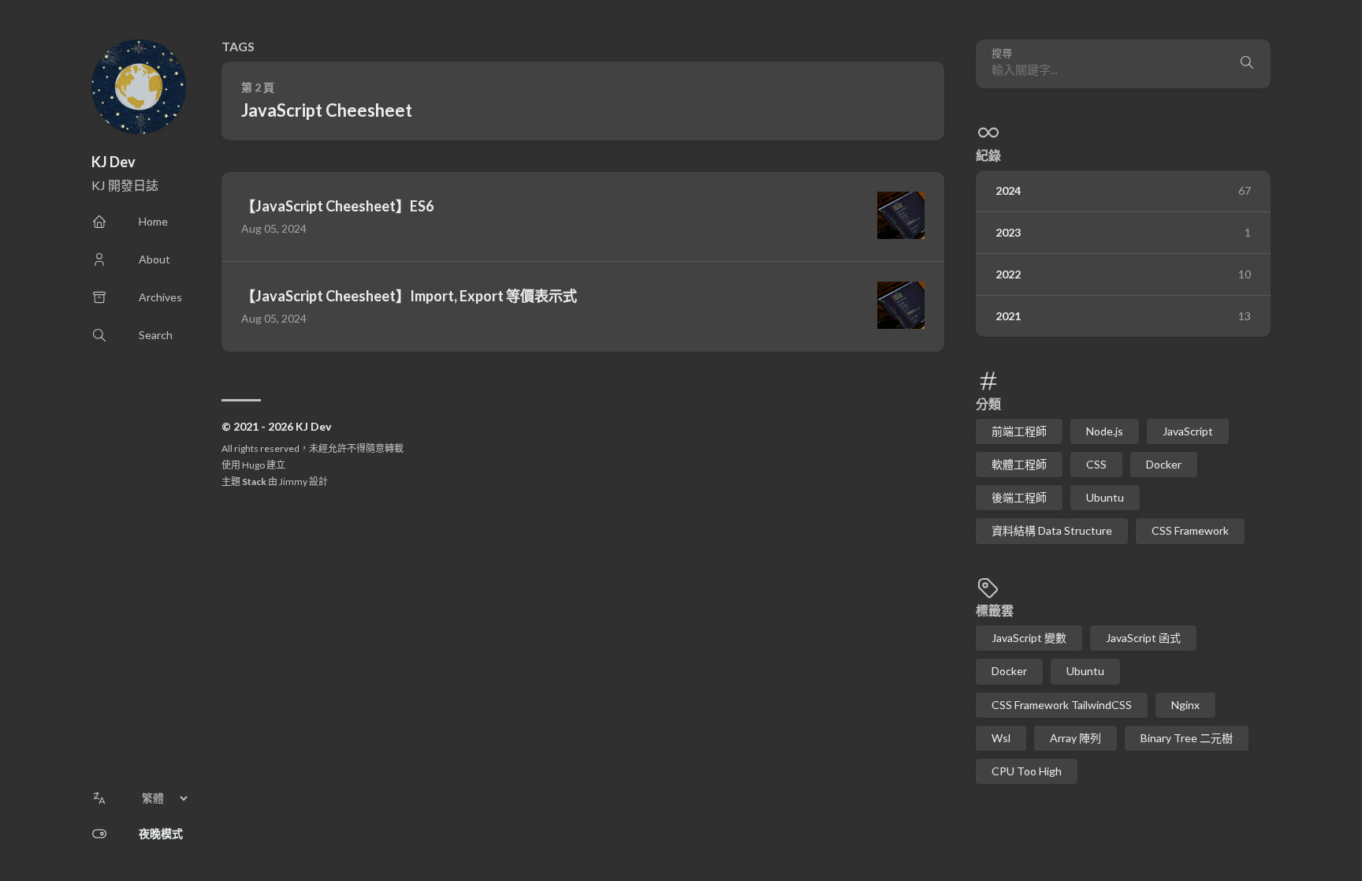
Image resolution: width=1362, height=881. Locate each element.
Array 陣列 (1075, 738)
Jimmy (293, 481)
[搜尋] (1247, 63)
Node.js (1104, 431)
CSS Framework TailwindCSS (1062, 704)
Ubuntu (1105, 497)
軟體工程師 (1019, 464)
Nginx (1185, 704)
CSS (1096, 464)
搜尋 (1002, 53)
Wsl (1001, 738)
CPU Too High (1027, 771)
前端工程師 (1019, 431)
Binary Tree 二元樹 (1187, 738)
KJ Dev (113, 161)
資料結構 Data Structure (1052, 530)
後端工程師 (1019, 497)
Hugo (253, 465)
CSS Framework (1190, 530)
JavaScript (1188, 431)
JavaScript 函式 (1143, 637)
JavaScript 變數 (1029, 637)
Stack (254, 481)
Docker (1164, 464)
